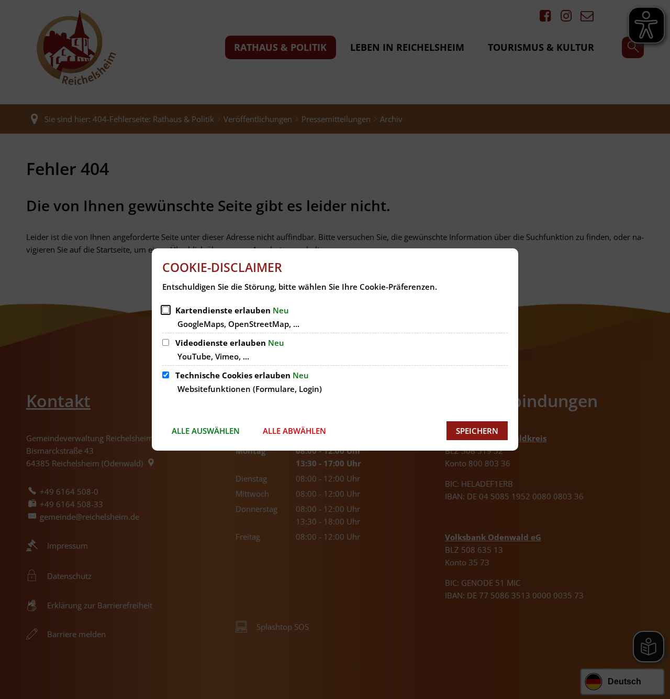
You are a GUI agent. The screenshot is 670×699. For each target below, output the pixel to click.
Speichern (477, 430)
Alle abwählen (294, 430)
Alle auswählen (206, 430)
